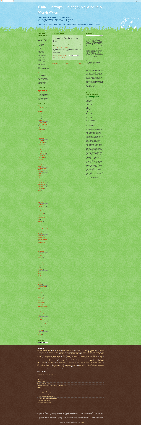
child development (41, 142)
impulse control (41, 213)
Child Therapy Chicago (42, 148)
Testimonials (69, 24)
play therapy (40, 255)
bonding (39, 131)
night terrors (40, 227)
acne (39, 105)
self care (39, 282)
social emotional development (41, 298)
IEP (38, 211)
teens (80, 57)
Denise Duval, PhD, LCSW (62, 55)
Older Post (80, 63)
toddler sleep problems (42, 321)
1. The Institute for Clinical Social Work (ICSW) (46, 374)
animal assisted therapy (42, 115)
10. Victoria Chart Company (42, 391)
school (39, 277)
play (38, 253)
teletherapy (40, 317)
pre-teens (39, 259)
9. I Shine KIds (40, 389)
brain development (41, 133)
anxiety (39, 118)
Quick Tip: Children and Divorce (42, 91)
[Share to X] (75, 55)
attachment (40, 120)
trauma (39, 326)
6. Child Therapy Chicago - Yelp (43, 383)
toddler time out (41, 325)
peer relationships (69, 57)
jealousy (39, 215)
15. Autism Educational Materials (43, 400)
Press (60, 24)
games (39, 200)
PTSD (39, 267)
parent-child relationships (42, 239)
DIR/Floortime (40, 171)
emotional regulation (42, 186)
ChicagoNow (40, 140)
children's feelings (41, 157)
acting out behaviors (41, 107)
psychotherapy (40, 265)
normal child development (43, 228)
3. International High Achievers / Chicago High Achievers (48, 378)
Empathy (39, 190)
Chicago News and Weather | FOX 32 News (62, 47)
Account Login (97, 24)
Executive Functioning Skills (43, 194)
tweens (39, 328)
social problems (41, 302)
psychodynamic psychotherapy (41, 261)
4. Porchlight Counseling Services (43, 379)
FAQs (64, 24)
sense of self (40, 290)
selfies (39, 288)
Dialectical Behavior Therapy (78, 355)
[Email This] (72, 55)
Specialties (50, 24)
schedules (39, 275)
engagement (40, 192)
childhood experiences (42, 153)
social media (40, 300)
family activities (41, 198)
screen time (40, 280)
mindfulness (40, 221)
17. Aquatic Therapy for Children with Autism (46, 404)
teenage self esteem (41, 313)
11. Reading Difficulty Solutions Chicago (45, 392)
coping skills (40, 164)
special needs (40, 304)
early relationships (41, 177)
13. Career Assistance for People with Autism (46, 396)
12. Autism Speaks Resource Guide (44, 394)
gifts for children (41, 204)
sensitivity (40, 292)
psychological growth (42, 264)
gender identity (40, 202)
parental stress (40, 244)
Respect (39, 271)
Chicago (39, 136)
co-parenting (40, 159)
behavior (39, 127)
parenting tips (63, 57)
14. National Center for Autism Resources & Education (47, 398)
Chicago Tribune (41, 138)
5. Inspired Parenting (41, 381)
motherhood (40, 223)
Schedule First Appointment (87, 24)
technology (40, 311)
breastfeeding (40, 134)
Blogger (82, 422)
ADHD (39, 109)
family (39, 197)
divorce (39, 175)
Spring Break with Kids (42, 306)
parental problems (41, 242)
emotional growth (41, 180)
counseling (40, 166)
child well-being (41, 151)
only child (40, 233)
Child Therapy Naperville (43, 149)
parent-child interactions (42, 237)
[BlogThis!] (73, 55)
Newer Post (55, 63)
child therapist (40, 146)
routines (39, 273)
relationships (40, 269)
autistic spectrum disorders (43, 124)
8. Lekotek (39, 387)
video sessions (40, 330)
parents (39, 249)
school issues (40, 278)
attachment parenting (42, 122)
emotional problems (41, 184)
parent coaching (41, 235)
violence (39, 332)
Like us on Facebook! (42, 72)
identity (39, 210)
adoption (39, 113)
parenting (58, 57)
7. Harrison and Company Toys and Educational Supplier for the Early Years (51, 385)
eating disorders (41, 179)
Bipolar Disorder (41, 129)
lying (39, 219)
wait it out (40, 334)
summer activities (41, 310)
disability (39, 173)
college (39, 161)
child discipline (41, 144)
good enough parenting (42, 206)
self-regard (40, 284)
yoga (39, 336)
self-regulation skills (42, 286)
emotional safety (41, 188)
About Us (45, 24)
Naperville (40, 225)
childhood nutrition (41, 155)
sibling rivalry (40, 295)
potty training (40, 257)
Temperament (40, 319)
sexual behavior (76, 57)
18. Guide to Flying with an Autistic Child (45, 406)
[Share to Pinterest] (78, 55)
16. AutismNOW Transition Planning (44, 402)
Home (40, 24)
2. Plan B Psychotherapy (42, 376)
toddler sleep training (42, 323)
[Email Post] (70, 55)
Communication (41, 162)
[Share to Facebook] (76, 55)
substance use (40, 308)
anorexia (39, 116)
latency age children (41, 217)
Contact (79, 24)
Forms (74, 24)
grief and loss (40, 208)
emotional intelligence (42, 182)
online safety (40, 231)
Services (55, 24)
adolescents (40, 111)
